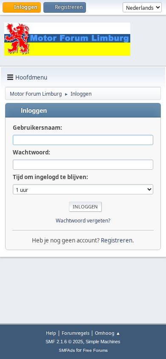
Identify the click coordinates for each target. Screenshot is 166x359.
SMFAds (67, 350)
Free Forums (95, 350)
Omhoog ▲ (107, 333)
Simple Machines (103, 341)
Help (51, 333)
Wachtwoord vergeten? (83, 220)
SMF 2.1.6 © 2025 (64, 341)
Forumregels (75, 333)
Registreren (116, 240)
